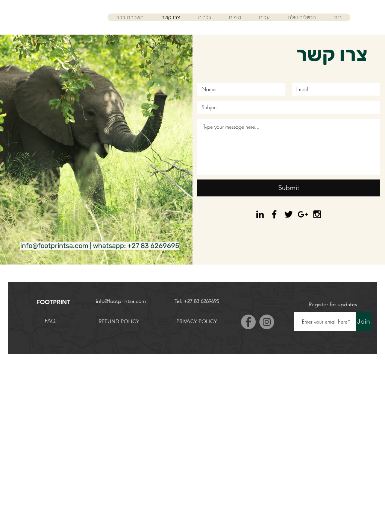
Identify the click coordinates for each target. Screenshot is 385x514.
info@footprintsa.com (54, 246)
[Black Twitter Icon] (288, 214)
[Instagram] (266, 322)
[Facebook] (248, 322)
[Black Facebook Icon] (274, 214)
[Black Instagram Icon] (317, 214)
